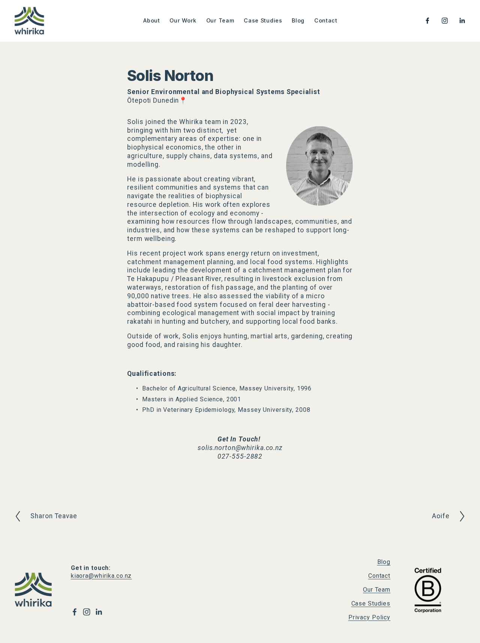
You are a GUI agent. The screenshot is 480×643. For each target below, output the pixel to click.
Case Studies (263, 20)
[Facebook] (427, 20)
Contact (326, 20)
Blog (298, 20)
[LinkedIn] (462, 20)
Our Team (220, 20)
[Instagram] (444, 20)
